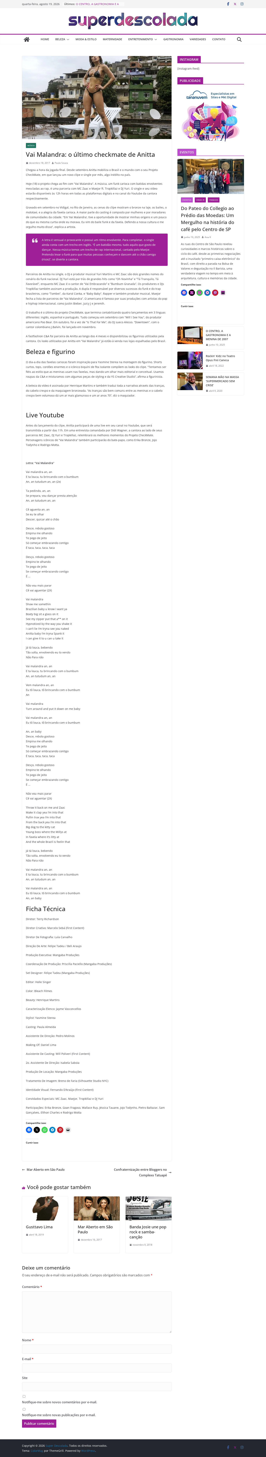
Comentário (32, 1287)
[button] (67, 39)
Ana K (208, 237)
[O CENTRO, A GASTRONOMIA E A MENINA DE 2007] (190, 338)
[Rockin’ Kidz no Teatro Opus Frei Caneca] (190, 361)
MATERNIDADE (112, 39)
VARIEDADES (198, 39)
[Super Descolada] (26, 39)
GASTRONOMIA (173, 39)
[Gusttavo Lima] (45, 1199)
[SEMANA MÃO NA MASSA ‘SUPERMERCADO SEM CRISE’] (190, 384)
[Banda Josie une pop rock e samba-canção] (149, 1199)
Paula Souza (61, 163)
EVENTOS (186, 200)
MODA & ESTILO (86, 39)
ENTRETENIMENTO (140, 39)
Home (45, 39)
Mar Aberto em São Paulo (46, 1169)
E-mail (27, 1359)
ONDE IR (200, 200)
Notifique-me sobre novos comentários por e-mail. (59, 1402)
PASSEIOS (213, 200)
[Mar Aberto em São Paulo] (97, 1199)
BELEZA (60, 39)
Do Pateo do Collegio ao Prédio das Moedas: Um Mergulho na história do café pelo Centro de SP (207, 218)
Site (24, 1378)
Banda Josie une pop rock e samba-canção (147, 1232)
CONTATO (218, 39)
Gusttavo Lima (39, 1226)
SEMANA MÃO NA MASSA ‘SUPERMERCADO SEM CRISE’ (222, 381)
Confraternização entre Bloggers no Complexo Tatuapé (140, 1172)
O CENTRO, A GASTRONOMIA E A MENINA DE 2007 (218, 335)
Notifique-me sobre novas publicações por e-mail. (59, 1415)
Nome (28, 1340)
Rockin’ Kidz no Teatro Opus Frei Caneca (220, 358)
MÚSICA (30, 145)
